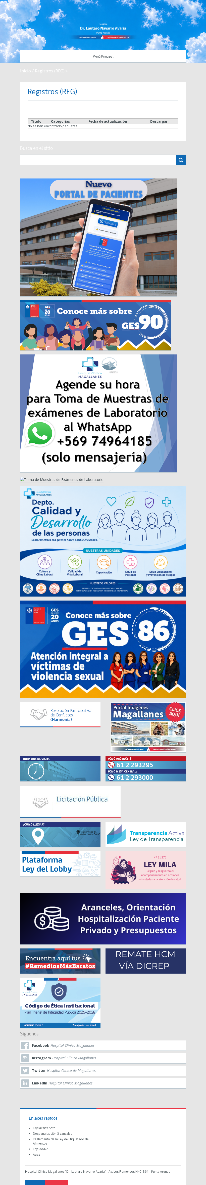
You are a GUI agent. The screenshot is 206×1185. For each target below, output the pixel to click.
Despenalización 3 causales (52, 1133)
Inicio (25, 71)
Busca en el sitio (36, 148)
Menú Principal (103, 57)
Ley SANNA (40, 1149)
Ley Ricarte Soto (44, 1128)
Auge (36, 1154)
